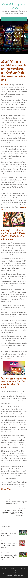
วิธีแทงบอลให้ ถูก (6, 489)
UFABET (8, 359)
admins (9, 43)
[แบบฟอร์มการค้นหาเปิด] (24, 18)
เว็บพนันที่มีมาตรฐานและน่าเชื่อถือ (17, 569)
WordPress (20, 575)
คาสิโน (13, 26)
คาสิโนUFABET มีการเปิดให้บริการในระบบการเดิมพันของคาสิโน (9, 545)
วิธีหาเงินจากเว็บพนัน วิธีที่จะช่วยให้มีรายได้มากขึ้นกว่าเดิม (9, 557)
